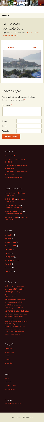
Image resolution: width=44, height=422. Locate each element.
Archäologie (9, 291)
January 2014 (9, 257)
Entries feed (9, 382)
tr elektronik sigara (11, 217)
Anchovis (8, 286)
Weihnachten (15, 331)
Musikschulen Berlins (10, 319)
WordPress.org (10, 389)
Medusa (21, 316)
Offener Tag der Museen (15, 324)
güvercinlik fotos (22, 311)
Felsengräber (19, 305)
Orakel (23, 324)
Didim (21, 302)
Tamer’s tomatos (11, 156)
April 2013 (8, 268)
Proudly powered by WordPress (22, 417)
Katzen (17, 314)
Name (4, 121)
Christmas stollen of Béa (13, 178)
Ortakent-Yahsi (8, 326)
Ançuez (7, 289)
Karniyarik (12, 314)
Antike (14, 286)
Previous (8, 47)
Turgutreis (19, 329)
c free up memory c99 (12, 205)
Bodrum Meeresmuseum (11, 299)
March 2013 (9, 271)
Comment (7, 105)
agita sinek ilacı (10, 193)
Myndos (7, 324)
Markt (16, 316)
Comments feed (10, 385)
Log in (7, 378)
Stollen (10, 329)
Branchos (20, 299)
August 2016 (9, 235)
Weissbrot (21, 331)
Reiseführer (16, 326)
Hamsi (7, 314)
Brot (24, 299)
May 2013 (8, 264)
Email (4, 126)
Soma (6, 329)
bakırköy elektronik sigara (14, 211)
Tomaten (14, 329)
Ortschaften (9, 363)
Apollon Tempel (17, 288)
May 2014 (8, 253)
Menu (4, 15)
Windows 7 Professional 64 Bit (12, 334)
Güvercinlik (10, 310)
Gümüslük (19, 308)
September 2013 (10, 260)
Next (37, 47)
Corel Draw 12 (15, 302)
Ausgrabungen (17, 292)
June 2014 (8, 249)
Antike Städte (20, 286)
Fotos (7, 356)
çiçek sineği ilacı (10, 199)
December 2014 (10, 242)
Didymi (13, 305)
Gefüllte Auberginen (10, 308)
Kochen (7, 359)
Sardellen (22, 326)
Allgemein (8, 348)
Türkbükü (8, 331)
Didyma (8, 304)
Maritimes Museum (10, 316)
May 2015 (8, 238)
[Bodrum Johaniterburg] (21, 64)
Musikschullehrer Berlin (11, 321)
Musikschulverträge (23, 321)
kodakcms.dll (23, 314)
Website (5, 131)
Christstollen (8, 302)
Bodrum (29, 33)
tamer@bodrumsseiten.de (14, 404)
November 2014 (10, 246)
